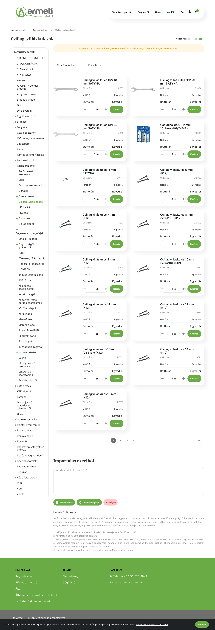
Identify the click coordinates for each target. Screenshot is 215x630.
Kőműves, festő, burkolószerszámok (30, 301)
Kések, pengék (27, 294)
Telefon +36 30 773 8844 (129, 576)
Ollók (20, 413)
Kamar (21, 149)
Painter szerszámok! (29, 425)
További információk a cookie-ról (152, 624)
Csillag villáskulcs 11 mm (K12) (99, 306)
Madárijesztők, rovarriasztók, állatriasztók (25, 405)
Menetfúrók (25, 319)
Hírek (158, 12)
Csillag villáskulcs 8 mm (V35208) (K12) (176, 216)
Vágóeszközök (27, 352)
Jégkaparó (23, 143)
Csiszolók (24, 218)
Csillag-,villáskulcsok (65, 30)
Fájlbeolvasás (66, 502)
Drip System (24, 110)
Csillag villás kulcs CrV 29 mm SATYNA (177, 81)
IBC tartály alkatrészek (30, 138)
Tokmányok (25, 341)
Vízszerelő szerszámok (26, 373)
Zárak (20, 494)
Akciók (171, 12)
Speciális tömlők (27, 461)
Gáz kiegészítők (26, 132)
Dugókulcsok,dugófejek (29, 233)
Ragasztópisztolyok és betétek (30, 448)
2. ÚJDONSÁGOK (27, 63)
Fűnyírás (22, 127)
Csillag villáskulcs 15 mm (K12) (99, 395)
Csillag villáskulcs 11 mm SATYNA (99, 171)
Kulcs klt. (25, 207)
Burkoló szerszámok (31, 185)
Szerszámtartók (26, 466)
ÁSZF (18, 588)
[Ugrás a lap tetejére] (205, 611)
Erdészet (22, 121)
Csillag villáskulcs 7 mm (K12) (98, 216)
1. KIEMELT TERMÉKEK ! (31, 58)
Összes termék (18, 30)
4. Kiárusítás (24, 74)
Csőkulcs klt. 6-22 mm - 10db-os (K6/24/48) (176, 126)
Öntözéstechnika (27, 419)
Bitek (22, 179)
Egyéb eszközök (27, 116)
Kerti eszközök (26, 160)
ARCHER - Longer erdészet (27, 87)
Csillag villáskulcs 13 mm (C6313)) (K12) (99, 350)
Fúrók (22, 252)
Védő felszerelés (27, 477)
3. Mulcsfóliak (25, 69)
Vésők (22, 357)
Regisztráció (23, 576)
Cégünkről (143, 12)
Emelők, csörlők (28, 238)
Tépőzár (22, 472)
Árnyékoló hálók (26, 94)
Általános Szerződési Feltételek (36, 595)
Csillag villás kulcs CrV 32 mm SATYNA (99, 126)
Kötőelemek (24, 385)
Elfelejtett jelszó (26, 582)
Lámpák (21, 396)
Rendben (202, 624)
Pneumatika (24, 430)
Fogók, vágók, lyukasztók (27, 246)
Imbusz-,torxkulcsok (31, 274)
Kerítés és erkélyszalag (30, 154)
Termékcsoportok (121, 12)
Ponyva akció (25, 436)
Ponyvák (22, 441)
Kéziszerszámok (40, 30)
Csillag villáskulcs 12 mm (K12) (177, 306)
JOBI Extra (25, 280)
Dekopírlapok (27, 223)
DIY (19, 105)
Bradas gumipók (26, 99)
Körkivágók (25, 313)
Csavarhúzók (26, 196)
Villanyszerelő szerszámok (27, 365)
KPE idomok (24, 391)
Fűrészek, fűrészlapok (32, 258)
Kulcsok (24, 212)
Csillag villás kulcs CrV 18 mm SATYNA (99, 81)
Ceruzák (23, 190)
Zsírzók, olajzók (28, 380)
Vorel (20, 488)
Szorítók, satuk (28, 335)
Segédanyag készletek (30, 455)
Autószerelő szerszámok (26, 173)
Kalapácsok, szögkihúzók (26, 287)
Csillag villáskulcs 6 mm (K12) (176, 171)
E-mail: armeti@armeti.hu (127, 582)
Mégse (112, 502)
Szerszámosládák (29, 330)
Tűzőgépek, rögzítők (31, 346)
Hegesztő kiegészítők (32, 263)
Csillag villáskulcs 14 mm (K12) (177, 350)
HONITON (24, 269)
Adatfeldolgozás (91, 502)
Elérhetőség (71, 576)
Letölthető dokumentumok (33, 601)
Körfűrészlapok (28, 308)
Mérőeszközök (27, 324)
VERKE (21, 483)
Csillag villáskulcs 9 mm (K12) (98, 261)
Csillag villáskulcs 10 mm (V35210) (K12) (177, 261)
